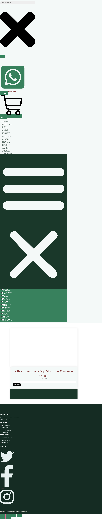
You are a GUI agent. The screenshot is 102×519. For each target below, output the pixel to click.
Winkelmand (17, 384)
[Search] (2, 56)
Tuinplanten (5, 148)
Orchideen (5, 147)
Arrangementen (6, 123)
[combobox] (17, 2)
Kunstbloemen (6, 142)
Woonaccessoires (7, 153)
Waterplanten (6, 151)
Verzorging (5, 150)
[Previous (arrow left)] (2, 518)
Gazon (4, 135)
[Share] (13, 515)
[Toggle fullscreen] (8, 515)
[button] (33, 221)
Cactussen (5, 129)
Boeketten (5, 127)
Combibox (5, 130)
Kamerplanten (6, 139)
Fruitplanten (5, 133)
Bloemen (4, 126)
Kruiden (4, 141)
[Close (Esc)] (19, 515)
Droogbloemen (6, 132)
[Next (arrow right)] (8, 518)
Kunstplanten (6, 144)
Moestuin (4, 145)
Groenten (5, 138)
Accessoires (5, 121)
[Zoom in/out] (2, 515)
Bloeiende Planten (7, 124)
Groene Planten (6, 136)
